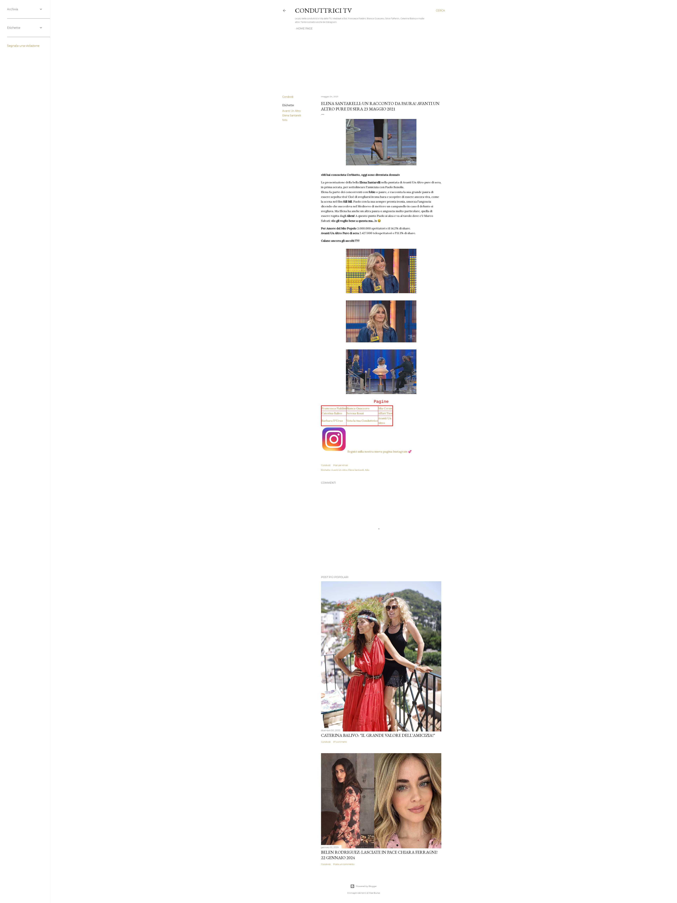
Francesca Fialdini (334, 408)
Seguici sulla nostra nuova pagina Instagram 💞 (379, 451)
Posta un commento (343, 864)
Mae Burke (374, 893)
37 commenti (340, 741)
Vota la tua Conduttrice (362, 420)
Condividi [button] (287, 96)
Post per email (340, 465)
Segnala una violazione (23, 45)
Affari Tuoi (385, 413)
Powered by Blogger (366, 886)
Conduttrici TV (323, 10)
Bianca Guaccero (357, 408)
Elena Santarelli (291, 115)
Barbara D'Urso (332, 420)
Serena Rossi (355, 413)
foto (284, 120)
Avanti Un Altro (291, 110)
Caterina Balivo (332, 413)
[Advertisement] (363, 61)
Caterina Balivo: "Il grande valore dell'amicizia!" (378, 735)
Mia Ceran (385, 408)
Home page (304, 28)
